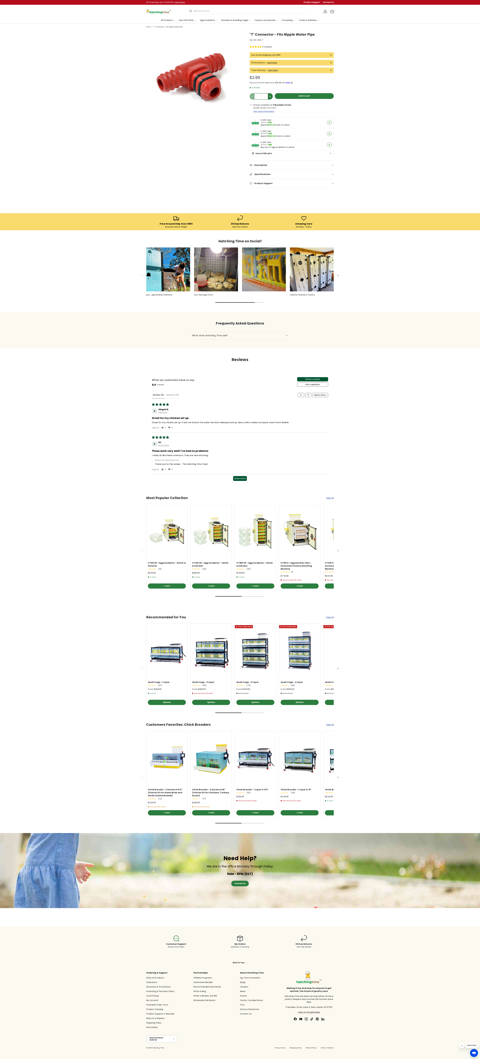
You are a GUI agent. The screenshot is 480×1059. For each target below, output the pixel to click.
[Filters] (308, 395)
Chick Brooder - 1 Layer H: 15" (296, 789)
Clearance (151, 982)
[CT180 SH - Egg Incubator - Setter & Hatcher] (255, 531)
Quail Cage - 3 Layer (247, 682)
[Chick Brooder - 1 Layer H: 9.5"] (255, 758)
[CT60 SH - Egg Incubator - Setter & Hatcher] (166, 531)
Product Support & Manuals (160, 1013)
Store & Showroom (249, 1009)
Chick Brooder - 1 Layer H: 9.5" (252, 789)
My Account (152, 1000)
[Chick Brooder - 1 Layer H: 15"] (299, 758)
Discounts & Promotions (158, 986)
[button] (332, 11)
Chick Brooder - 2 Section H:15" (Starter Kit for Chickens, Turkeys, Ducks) (211, 792)
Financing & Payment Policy (160, 991)
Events (243, 995)
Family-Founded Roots (251, 1000)
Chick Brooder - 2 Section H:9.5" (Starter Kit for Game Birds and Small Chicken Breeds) (165, 792)
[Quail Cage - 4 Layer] (299, 651)
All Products (166, 20)
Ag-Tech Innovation (250, 977)
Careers (244, 986)
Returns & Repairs (155, 1018)
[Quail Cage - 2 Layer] (211, 651)
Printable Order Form (157, 1004)
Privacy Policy (280, 1048)
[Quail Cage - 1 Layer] (166, 651)
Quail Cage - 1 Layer (159, 682)
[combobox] (246, 11)
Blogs (243, 982)
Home (148, 27)
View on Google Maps (309, 1012)
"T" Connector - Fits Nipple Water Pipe (167, 27)
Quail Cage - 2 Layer (203, 682)
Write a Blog (200, 991)
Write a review (312, 379)
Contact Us (328, 2)
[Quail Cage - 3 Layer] (255, 651)
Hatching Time (158, 1048)
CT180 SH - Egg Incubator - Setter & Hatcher (254, 564)
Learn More (272, 62)
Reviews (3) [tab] (158, 395)
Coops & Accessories (265, 20)
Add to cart (304, 96)
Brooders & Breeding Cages (234, 20)
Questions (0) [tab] (172, 395)
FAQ (242, 1004)
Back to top (239, 962)
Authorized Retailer (203, 982)
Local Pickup (152, 995)
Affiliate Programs (203, 977)
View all (330, 498)
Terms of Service (327, 1048)
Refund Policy (311, 1048)
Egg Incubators (207, 20)
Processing (287, 20)
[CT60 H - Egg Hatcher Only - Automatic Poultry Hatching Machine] (299, 531)
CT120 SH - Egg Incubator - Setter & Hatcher (210, 564)
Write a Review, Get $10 (205, 995)
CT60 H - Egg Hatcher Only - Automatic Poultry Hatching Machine (296, 565)
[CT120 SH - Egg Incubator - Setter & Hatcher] (211, 531)
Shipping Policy (154, 1022)
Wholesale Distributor (205, 1000)
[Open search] (301, 395)
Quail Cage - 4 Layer (292, 682)
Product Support (312, 2)
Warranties (152, 1027)
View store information (263, 111)
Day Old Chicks (186, 20)
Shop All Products (155, 977)
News (242, 991)
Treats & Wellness (308, 20)
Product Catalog (154, 1009)
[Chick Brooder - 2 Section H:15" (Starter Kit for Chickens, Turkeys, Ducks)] (211, 758)
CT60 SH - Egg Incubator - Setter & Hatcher (167, 564)
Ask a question (312, 384)
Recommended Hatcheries (207, 986)
